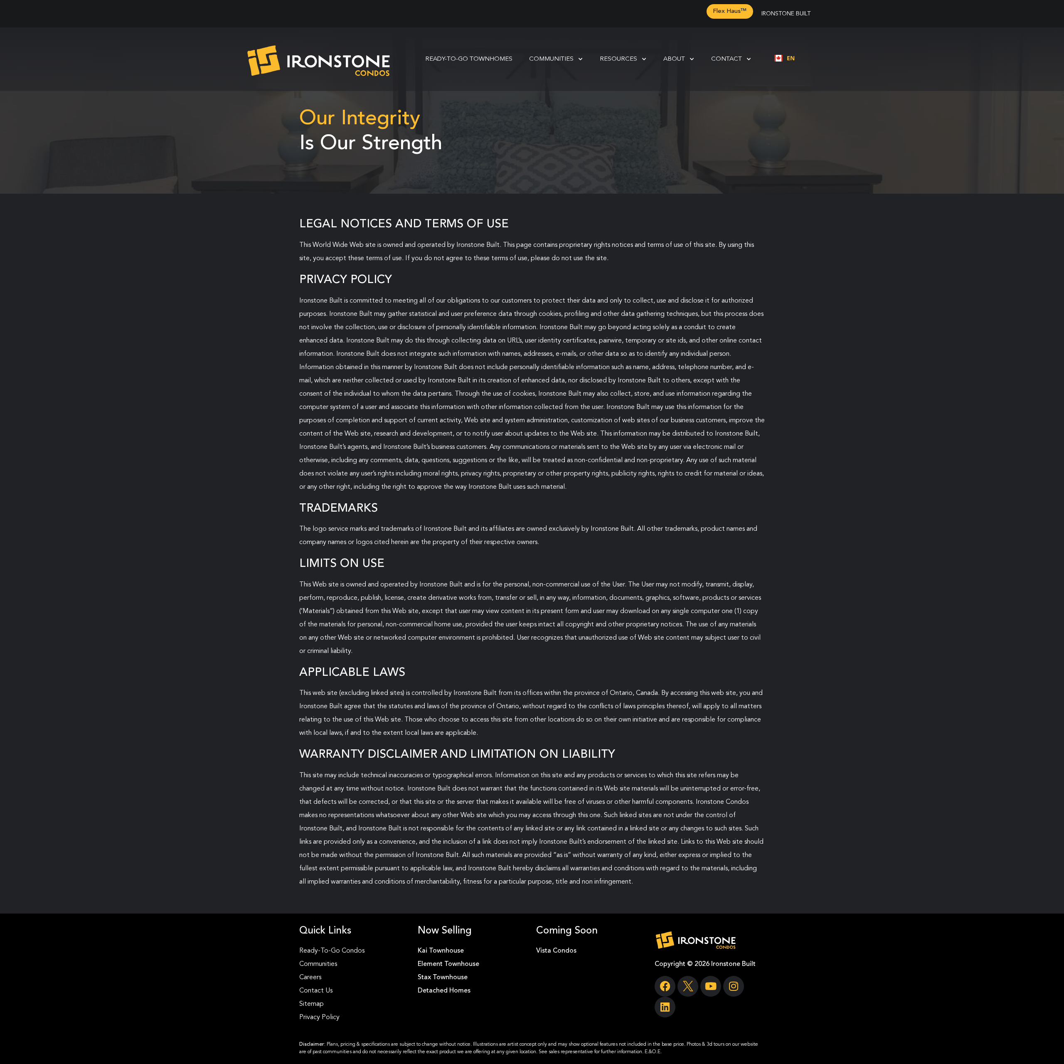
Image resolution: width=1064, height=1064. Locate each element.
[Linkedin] (665, 1007)
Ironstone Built (785, 14)
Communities (551, 59)
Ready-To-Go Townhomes (468, 59)
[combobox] (784, 58)
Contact (726, 59)
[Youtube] (710, 986)
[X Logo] (687, 986)
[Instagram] (733, 986)
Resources (618, 59)
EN (791, 58)
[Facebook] (665, 986)
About (674, 59)
